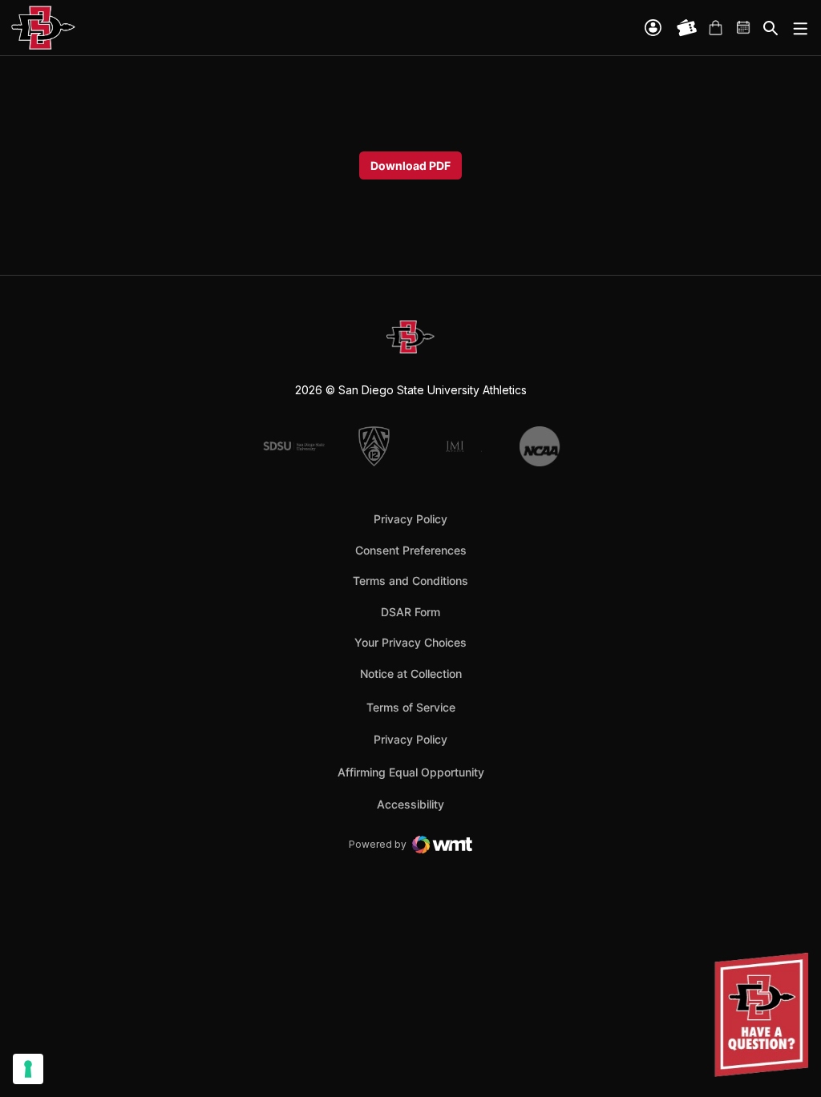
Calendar (744, 28)
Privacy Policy (410, 519)
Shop (715, 28)
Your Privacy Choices (410, 642)
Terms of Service (410, 707)
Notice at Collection (411, 673)
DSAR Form (410, 612)
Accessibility (410, 804)
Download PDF (410, 165)
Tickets (687, 28)
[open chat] (764, 1015)
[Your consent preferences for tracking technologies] (28, 1069)
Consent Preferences (411, 550)
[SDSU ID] (653, 27)
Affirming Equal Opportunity (411, 772)
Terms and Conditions (410, 580)
